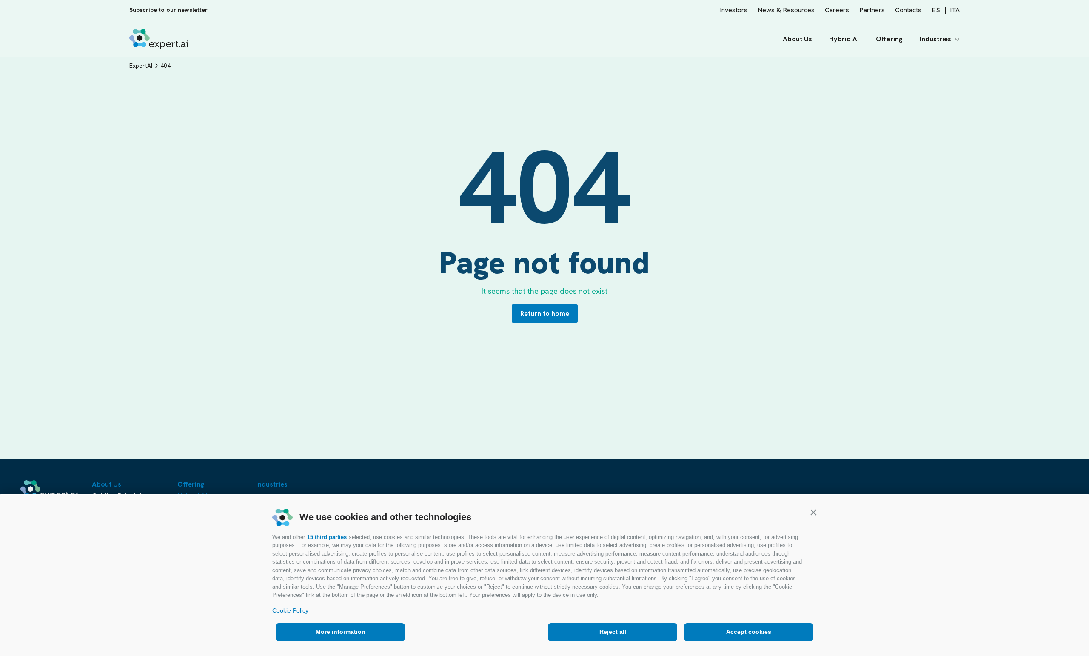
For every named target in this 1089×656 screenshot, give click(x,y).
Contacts (908, 10)
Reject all (612, 631)
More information (340, 631)
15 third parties (327, 537)
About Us (797, 39)
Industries (935, 39)
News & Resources (786, 10)
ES (936, 10)
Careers (837, 10)
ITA (955, 10)
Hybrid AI (844, 39)
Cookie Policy (290, 610)
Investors (733, 10)
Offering (889, 39)
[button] (813, 512)
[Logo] (158, 39)
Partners (872, 10)
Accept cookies (748, 631)
